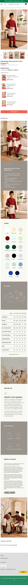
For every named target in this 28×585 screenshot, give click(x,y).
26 (24, 331)
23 (14, 342)
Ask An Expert (14, 545)
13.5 (22, 317)
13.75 (14, 328)
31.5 (20, 320)
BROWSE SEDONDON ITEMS (13, 64)
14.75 (14, 324)
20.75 (25, 328)
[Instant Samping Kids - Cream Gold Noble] (4, 103)
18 (14, 331)
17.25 (20, 328)
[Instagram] (5, 565)
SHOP (9, 492)
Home (2, 7)
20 (17, 331)
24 (22, 331)
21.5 (17, 335)
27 (19, 342)
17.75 (25, 324)
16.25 (20, 324)
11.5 (17, 317)
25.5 (22, 335)
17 (22, 324)
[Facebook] (2, 565)
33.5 (22, 320)
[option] (14, 30)
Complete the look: (4, 72)
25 (17, 342)
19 (22, 328)
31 (24, 342)
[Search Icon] (5, 4)
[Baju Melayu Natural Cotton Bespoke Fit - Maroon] (4, 86)
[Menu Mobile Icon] (1, 4)
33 (22, 346)
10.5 (14, 317)
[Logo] (13, 4)
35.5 (25, 320)
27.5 (14, 320)
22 (19, 331)
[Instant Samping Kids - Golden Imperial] (4, 95)
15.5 (17, 324)
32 (22, 349)
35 (24, 346)
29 (22, 342)
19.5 (14, 335)
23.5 (20, 335)
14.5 (25, 317)
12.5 (19, 317)
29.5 (17, 320)
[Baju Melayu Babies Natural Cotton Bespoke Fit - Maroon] (4, 78)
